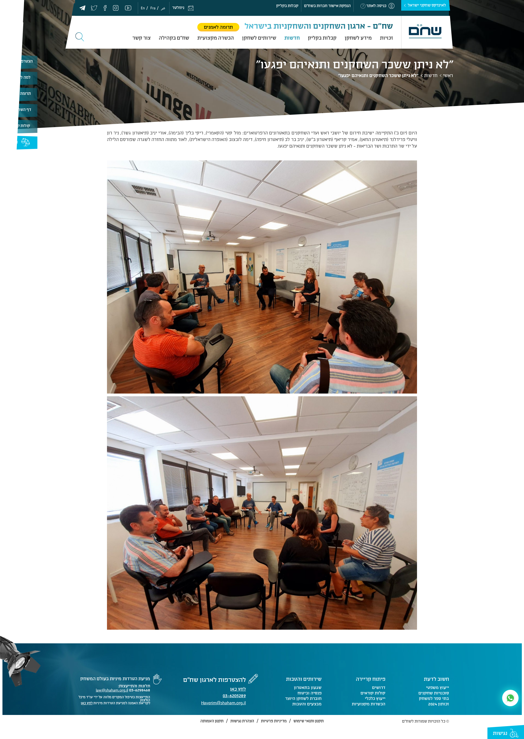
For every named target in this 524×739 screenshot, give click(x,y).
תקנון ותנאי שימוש (308, 721)
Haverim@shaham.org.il (223, 703)
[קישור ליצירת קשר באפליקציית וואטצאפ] (510, 698)
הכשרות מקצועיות (368, 704)
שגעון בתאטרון (307, 688)
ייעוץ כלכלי (375, 698)
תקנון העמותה (212, 721)
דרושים (378, 688)
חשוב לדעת (436, 679)
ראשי (448, 76)
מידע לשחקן (358, 38)
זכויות (386, 38)
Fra (153, 8)
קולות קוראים (19, 126)
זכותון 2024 (438, 704)
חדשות (292, 38)
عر (163, 8)
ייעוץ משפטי (437, 688)
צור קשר (141, 38)
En (143, 8)
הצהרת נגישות (242, 721)
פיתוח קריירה (370, 679)
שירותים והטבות (303, 679)
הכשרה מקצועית (215, 38)
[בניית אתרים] (83, 722)
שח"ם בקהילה (174, 38)
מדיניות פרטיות (274, 721)
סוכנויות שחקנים (433, 693)
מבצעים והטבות (306, 704)
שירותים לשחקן (259, 38)
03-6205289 (234, 696)
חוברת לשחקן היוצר (303, 698)
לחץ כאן (238, 689)
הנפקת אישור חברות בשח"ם (327, 6)
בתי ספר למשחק (434, 698)
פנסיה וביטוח (309, 693)
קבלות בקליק (287, 6)
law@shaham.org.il (112, 690)
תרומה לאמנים (218, 27)
